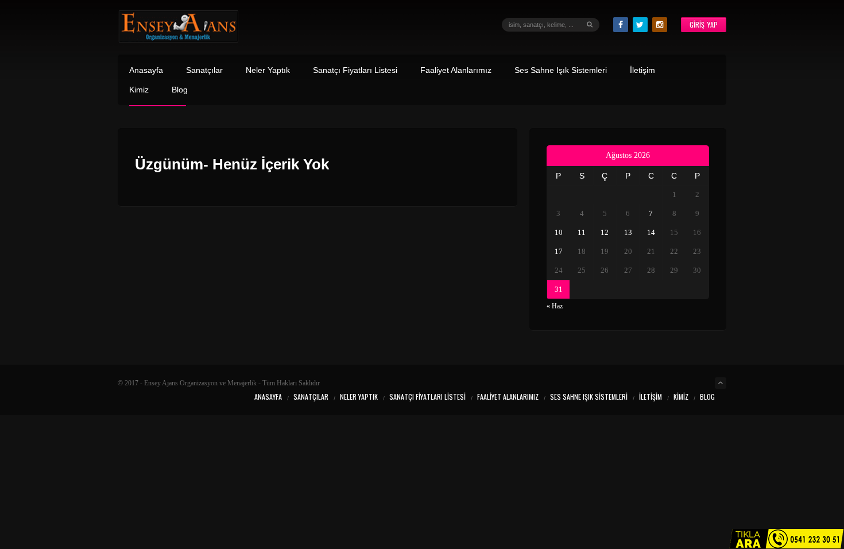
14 (651, 232)
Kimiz (139, 90)
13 (628, 232)
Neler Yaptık (268, 70)
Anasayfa (146, 70)
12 (605, 232)
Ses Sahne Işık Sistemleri (560, 70)
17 (559, 251)
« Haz (555, 306)
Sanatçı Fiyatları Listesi (355, 70)
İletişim (642, 70)
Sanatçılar (204, 70)
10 (559, 232)
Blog (180, 90)
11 (582, 232)
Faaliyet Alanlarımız (455, 70)
